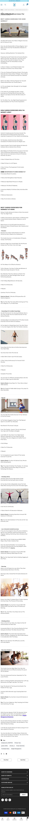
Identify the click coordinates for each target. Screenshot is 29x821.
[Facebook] (1, 753)
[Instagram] (6, 800)
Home (2, 9)
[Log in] (23, 4)
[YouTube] (9, 800)
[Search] (5, 5)
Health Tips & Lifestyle (9, 9)
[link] (8, 819)
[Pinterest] (6, 753)
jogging (12, 548)
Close (27, 0)
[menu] (1, 5)
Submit (24, 794)
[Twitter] (3, 753)
